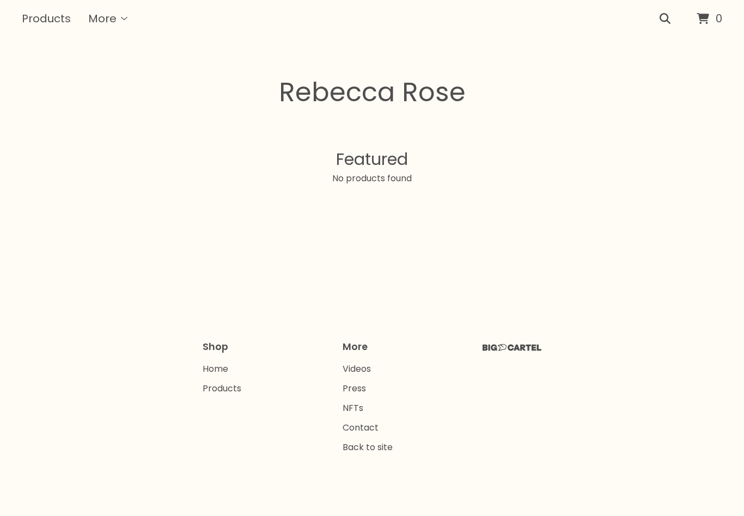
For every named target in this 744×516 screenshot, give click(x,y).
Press (354, 388)
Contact (361, 427)
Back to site (368, 447)
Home (215, 369)
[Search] (665, 19)
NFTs (353, 408)
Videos (357, 369)
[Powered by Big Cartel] (512, 347)
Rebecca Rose (372, 92)
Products (46, 18)
